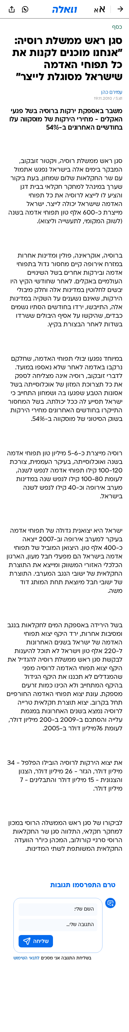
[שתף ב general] (11, 9)
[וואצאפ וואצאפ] (25, 9)
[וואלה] (64, 9)
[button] (99, 9)
